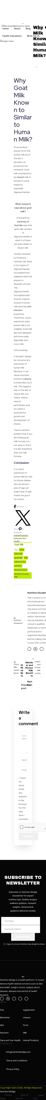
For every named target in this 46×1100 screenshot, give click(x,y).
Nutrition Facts (20, 570)
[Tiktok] (26, 998)
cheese (26, 1017)
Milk (21, 544)
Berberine (5, 1017)
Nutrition (4, 1032)
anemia (27, 378)
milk (25, 557)
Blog (28, 28)
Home (5, 28)
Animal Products (21, 535)
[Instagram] (41, 649)
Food (17, 544)
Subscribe (23, 937)
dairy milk (18, 553)
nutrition (18, 566)
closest (20, 177)
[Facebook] (29, 649)
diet (2, 1025)
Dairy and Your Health (20, 540)
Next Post (29, 683)
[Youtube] (20, 998)
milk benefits (20, 561)
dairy (22, 549)
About (17, 28)
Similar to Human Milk (21, 575)
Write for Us (33, 35)
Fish (2, 1009)
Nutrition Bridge (7, 1091)
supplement (29, 1009)
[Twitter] (35, 649)
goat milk (18, 557)
